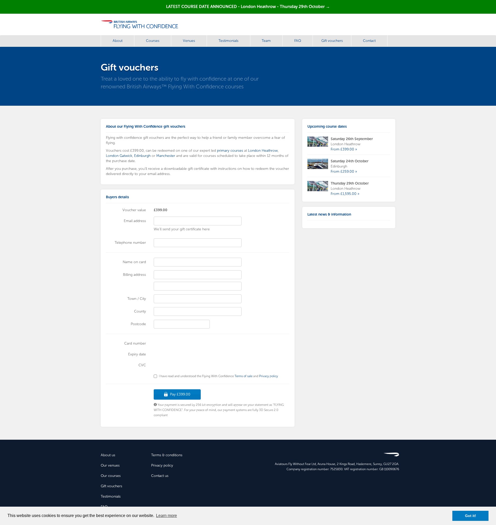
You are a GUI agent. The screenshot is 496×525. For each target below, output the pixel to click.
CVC (142, 365)
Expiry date (137, 354)
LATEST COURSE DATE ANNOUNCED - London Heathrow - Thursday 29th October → (248, 6)
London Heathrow (263, 150)
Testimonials (228, 41)
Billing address (134, 274)
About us (108, 455)
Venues (189, 41)
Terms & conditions (166, 455)
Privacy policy (268, 376)
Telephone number (130, 242)
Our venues (110, 465)
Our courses (111, 476)
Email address (135, 221)
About (117, 41)
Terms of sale (243, 376)
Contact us (159, 476)
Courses (152, 41)
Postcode (138, 324)
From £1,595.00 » (345, 194)
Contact (369, 41)
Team (266, 41)
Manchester (165, 156)
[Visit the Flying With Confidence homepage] (141, 24)
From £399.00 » (344, 149)
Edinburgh (142, 156)
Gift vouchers (332, 41)
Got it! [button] (470, 516)
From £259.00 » (344, 171)
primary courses (230, 150)
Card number (135, 343)
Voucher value (134, 210)
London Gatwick (119, 156)
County (140, 311)
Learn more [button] (166, 515)
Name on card (134, 262)
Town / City (136, 298)
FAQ (297, 41)
